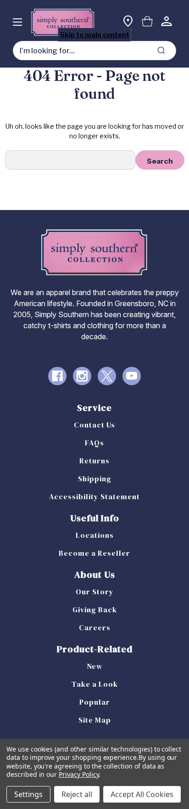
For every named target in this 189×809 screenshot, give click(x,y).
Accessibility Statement (94, 496)
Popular (94, 702)
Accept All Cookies (142, 794)
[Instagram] (82, 376)
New (95, 666)
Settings (28, 794)
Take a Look (95, 684)
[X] (107, 376)
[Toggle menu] (17, 21)
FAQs (94, 443)
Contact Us (94, 425)
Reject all (76, 794)
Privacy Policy (79, 774)
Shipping (94, 478)
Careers (95, 627)
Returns (94, 461)
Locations (95, 535)
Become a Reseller (94, 553)
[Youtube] (131, 376)
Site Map (94, 720)
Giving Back (94, 609)
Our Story (95, 592)
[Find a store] (128, 22)
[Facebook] (57, 376)
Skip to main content (94, 35)
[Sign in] (166, 22)
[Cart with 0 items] (147, 22)
